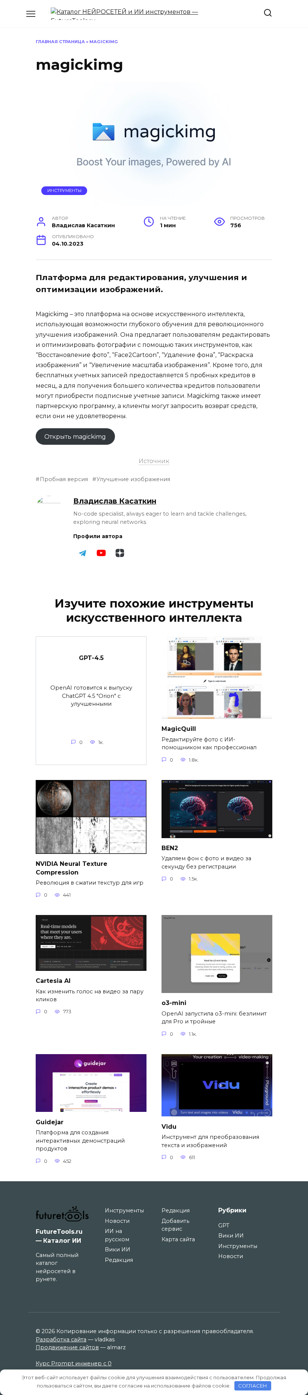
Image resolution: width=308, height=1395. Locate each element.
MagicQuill (179, 728)
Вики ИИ (117, 1249)
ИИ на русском (117, 1235)
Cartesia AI (53, 980)
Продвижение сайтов (67, 1347)
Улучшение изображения (133, 479)
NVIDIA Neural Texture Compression (71, 868)
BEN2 (170, 848)
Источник (154, 461)
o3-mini (174, 1002)
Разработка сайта (61, 1339)
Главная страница (60, 41)
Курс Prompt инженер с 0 (74, 1363)
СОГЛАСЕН (252, 1386)
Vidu (169, 1126)
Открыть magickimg (75, 436)
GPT (223, 1225)
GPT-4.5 (91, 658)
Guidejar (49, 1121)
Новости (117, 1221)
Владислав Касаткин (114, 501)
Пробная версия (64, 479)
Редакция (119, 1260)
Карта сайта (178, 1239)
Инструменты (64, 190)
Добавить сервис (175, 1225)
